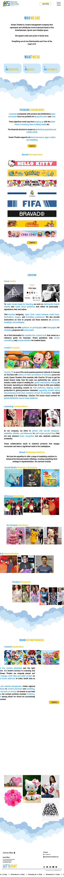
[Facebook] (47, 867)
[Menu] (59, 4)
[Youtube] (53, 867)
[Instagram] (44, 867)
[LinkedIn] (50, 867)
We (12, 69)
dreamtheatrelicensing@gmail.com (51, 856)
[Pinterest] (56, 867)
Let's (10, 866)
